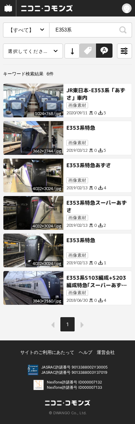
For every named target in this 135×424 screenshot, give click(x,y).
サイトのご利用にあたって (47, 352)
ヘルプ (85, 352)
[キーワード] (104, 50)
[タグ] (88, 50)
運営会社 (106, 352)
